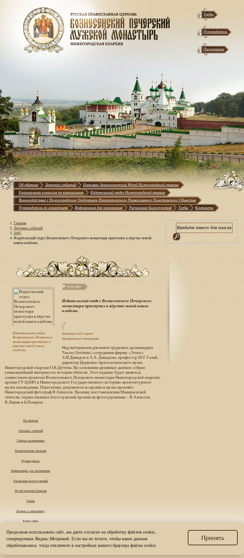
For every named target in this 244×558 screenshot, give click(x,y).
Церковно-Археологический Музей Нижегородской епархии (131, 184)
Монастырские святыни (30, 450)
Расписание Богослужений (150, 207)
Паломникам (213, 48)
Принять (212, 537)
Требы (208, 14)
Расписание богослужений (30, 481)
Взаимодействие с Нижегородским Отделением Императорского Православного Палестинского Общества (107, 199)
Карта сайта (30, 521)
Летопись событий (60, 184)
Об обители (28, 184)
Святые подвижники (30, 440)
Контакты (204, 207)
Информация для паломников (98, 207)
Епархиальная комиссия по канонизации (51, 192)
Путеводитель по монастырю (43, 207)
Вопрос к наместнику (31, 511)
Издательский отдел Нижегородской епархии (127, 192)
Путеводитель (215, 31)
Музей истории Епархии (31, 490)
